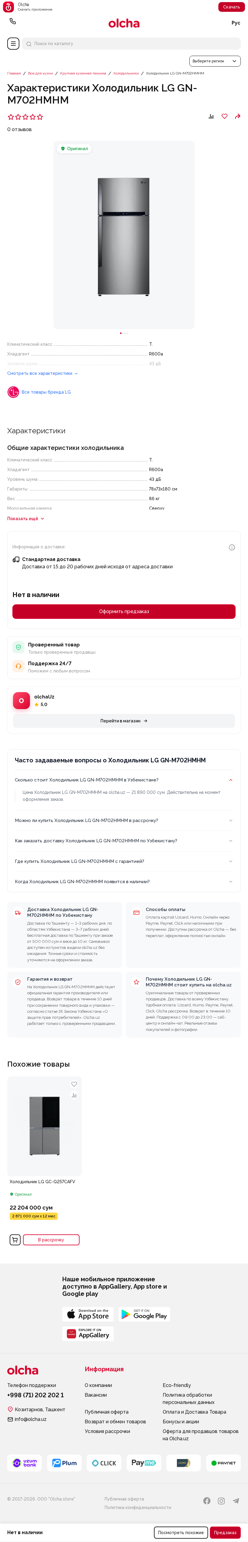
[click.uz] (104, 1462)
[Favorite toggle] (74, 1084)
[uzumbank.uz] (24, 1462)
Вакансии (96, 1395)
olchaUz (44, 697)
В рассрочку (51, 1239)
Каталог (13, 44)
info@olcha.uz (31, 1419)
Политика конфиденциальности (138, 1507)
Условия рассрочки (107, 1431)
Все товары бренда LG (46, 392)
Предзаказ (225, 1532)
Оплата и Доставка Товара (194, 1412)
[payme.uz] (144, 1462)
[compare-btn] (211, 116)
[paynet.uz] (223, 1462)
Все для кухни (40, 73)
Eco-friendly (177, 1385)
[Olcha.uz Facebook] (207, 1501)
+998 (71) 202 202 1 (12, 23)
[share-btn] (238, 116)
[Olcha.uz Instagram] (221, 1501)
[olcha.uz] (124, 23)
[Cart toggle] (15, 1239)
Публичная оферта (107, 1412)
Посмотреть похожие (181, 1532)
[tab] (121, 333)
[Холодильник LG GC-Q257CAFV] (44, 1162)
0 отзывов (19, 129)
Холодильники (126, 73)
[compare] (74, 1095)
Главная (14, 73)
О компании (98, 1385)
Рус (236, 23)
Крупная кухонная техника (83, 73)
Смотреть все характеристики (40, 373)
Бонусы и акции (181, 1422)
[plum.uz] (64, 1462)
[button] (215, 61)
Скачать (231, 7)
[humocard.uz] (183, 1462)
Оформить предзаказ (124, 611)
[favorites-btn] (224, 116)
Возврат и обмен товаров (115, 1422)
